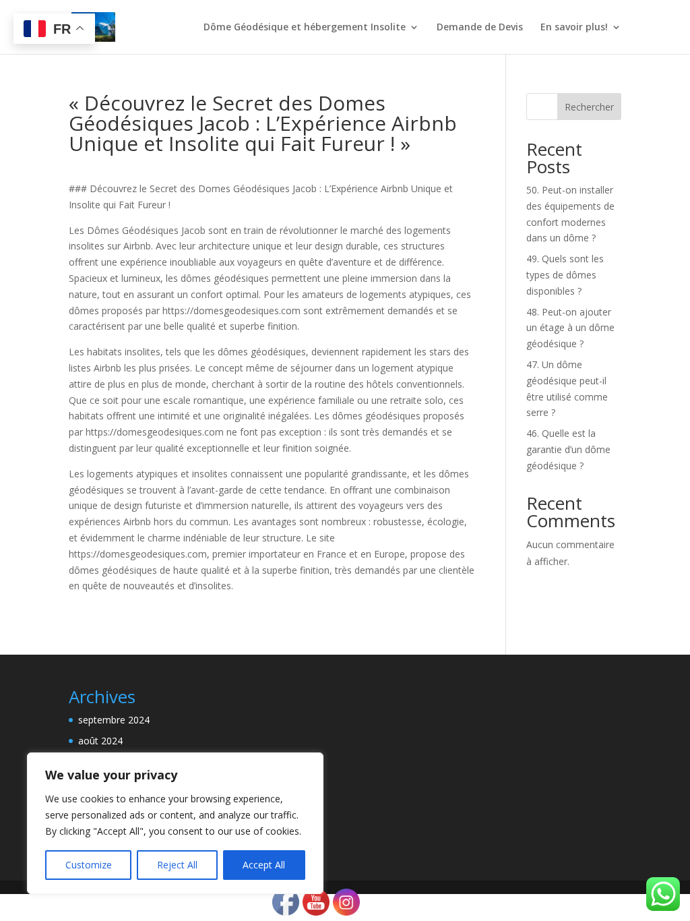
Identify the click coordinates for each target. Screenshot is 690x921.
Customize (88, 864)
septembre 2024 (114, 719)
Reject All (177, 864)
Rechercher (589, 106)
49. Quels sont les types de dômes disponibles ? (565, 274)
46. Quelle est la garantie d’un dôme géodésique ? (568, 449)
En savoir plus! (574, 27)
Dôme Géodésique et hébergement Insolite (304, 27)
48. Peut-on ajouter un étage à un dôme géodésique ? (570, 328)
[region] (175, 823)
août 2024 (100, 740)
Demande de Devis (480, 27)
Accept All (264, 864)
